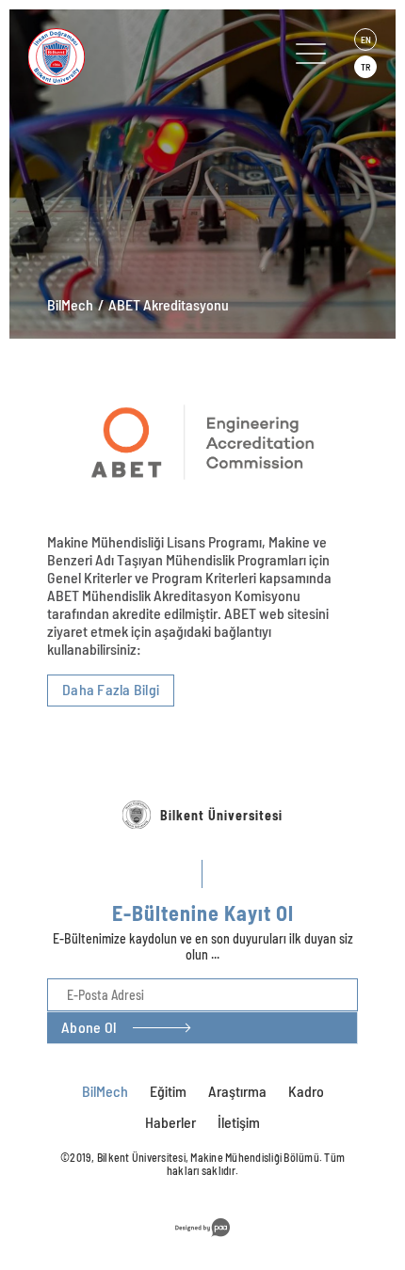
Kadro (306, 1091)
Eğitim (168, 1091)
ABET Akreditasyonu (168, 304)
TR (365, 66)
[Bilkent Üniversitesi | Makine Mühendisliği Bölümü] (126, 56)
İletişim (239, 1122)
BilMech (70, 304)
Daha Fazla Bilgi (110, 689)
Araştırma (237, 1091)
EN (366, 39)
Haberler (170, 1122)
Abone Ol (88, 1027)
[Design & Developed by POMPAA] (202, 1239)
